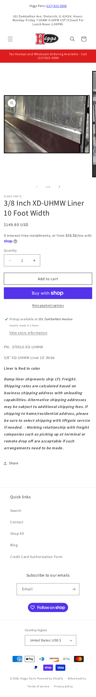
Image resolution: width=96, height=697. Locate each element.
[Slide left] (36, 186)
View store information (28, 332)
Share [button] (13, 463)
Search (16, 510)
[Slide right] (59, 186)
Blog (14, 545)
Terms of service (38, 686)
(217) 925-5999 (56, 6)
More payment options (48, 305)
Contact (16, 522)
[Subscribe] (73, 589)
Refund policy (77, 678)
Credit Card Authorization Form (36, 556)
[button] (10, 39)
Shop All (17, 533)
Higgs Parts (28, 678)
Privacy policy (63, 686)
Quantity (10, 250)
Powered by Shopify (50, 678)
